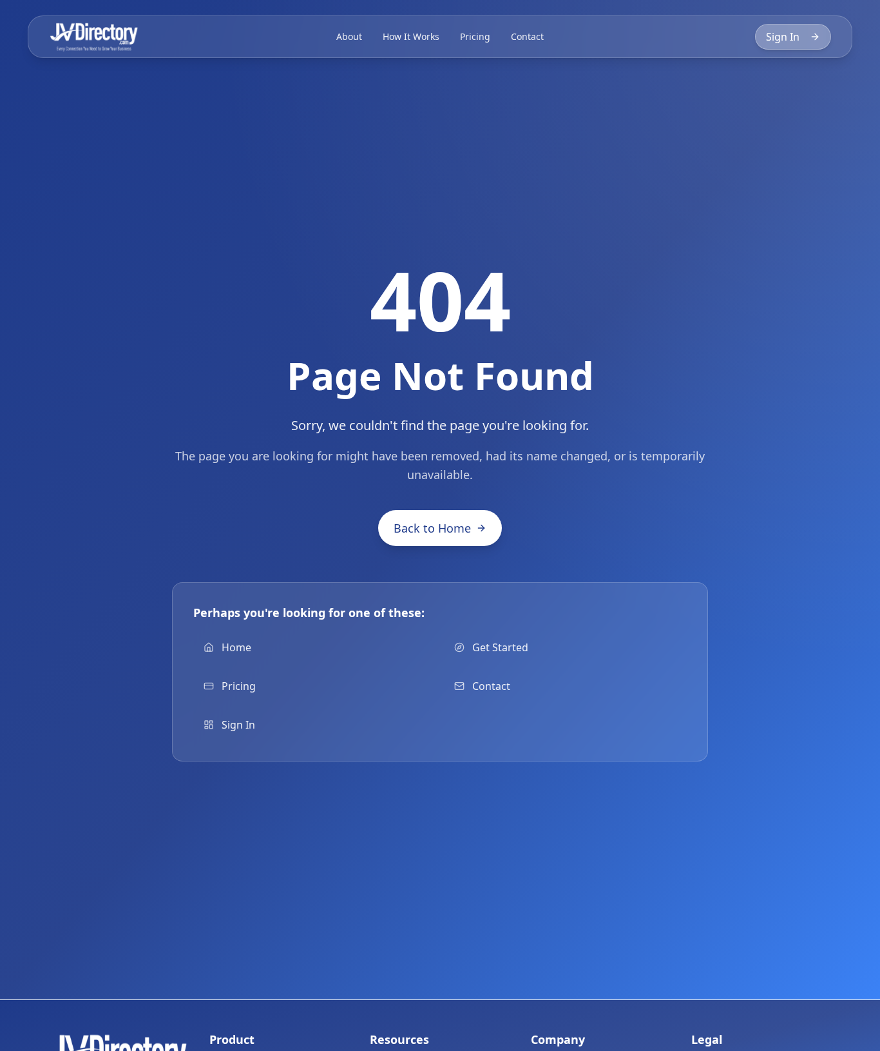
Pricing (475, 36)
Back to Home (432, 528)
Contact (527, 36)
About (349, 36)
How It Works (411, 36)
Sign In (782, 37)
